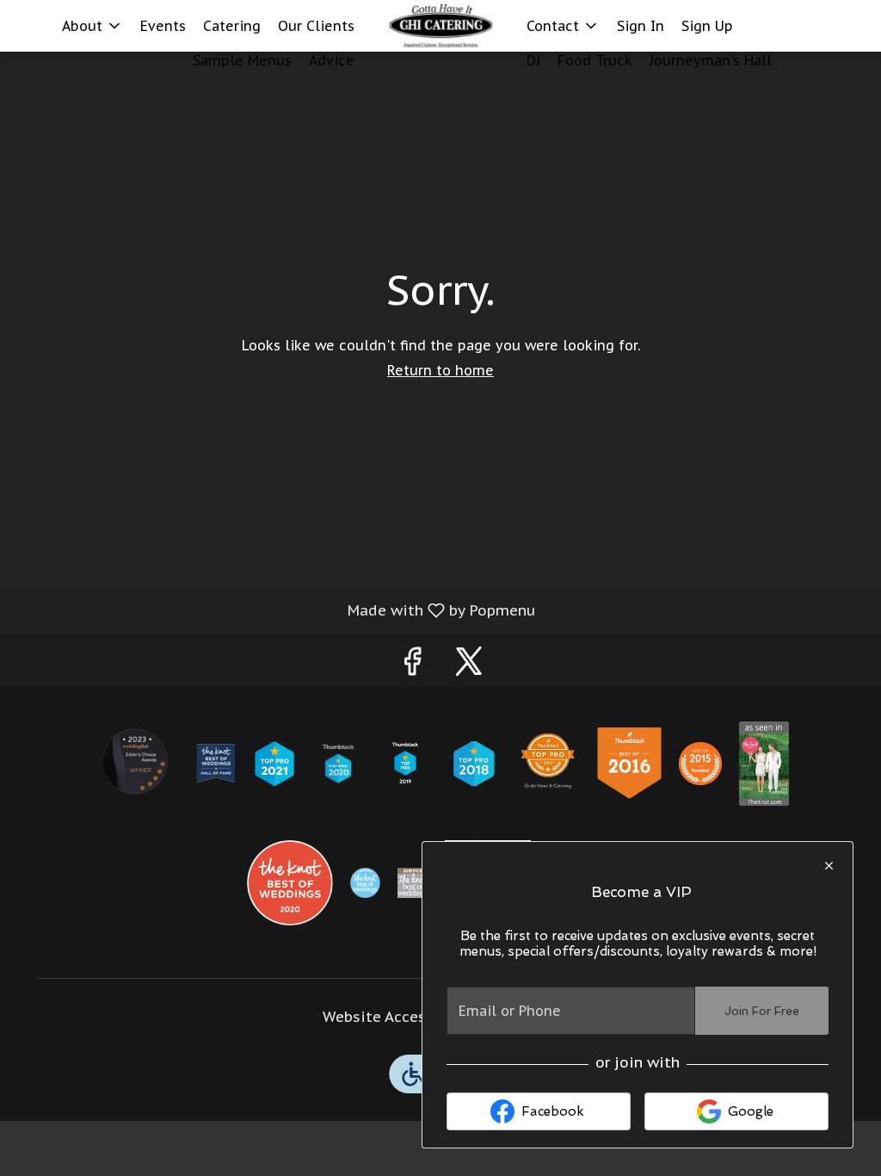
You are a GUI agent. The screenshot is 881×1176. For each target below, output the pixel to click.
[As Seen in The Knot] (764, 761)
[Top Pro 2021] (274, 761)
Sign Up (707, 25)
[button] (92, 26)
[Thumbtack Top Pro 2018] (474, 761)
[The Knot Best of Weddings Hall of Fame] (215, 761)
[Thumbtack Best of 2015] (700, 761)
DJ (533, 60)
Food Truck (595, 60)
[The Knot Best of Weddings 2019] (366, 881)
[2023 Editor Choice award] (136, 761)
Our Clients (316, 25)
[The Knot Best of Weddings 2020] (290, 881)
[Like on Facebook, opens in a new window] (412, 665)
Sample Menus (242, 60)
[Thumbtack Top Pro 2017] (548, 761)
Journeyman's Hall (711, 60)
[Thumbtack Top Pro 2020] (338, 761)
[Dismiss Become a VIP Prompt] (829, 865)
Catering (232, 25)
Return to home (440, 370)
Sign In (640, 25)
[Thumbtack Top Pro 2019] (405, 761)
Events (163, 25)
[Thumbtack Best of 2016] (629, 761)
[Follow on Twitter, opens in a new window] (468, 665)
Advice (331, 60)
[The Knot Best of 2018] (412, 881)
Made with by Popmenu (274, 609)
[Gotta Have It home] (440, 25)
